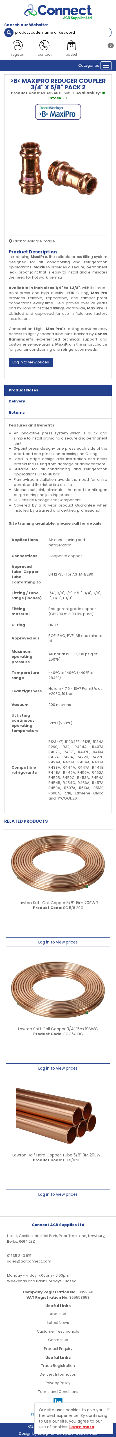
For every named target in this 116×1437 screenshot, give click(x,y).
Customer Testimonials (58, 1331)
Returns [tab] (17, 412)
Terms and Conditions (58, 1391)
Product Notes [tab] (23, 390)
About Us (58, 1314)
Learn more (81, 1427)
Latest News (58, 1322)
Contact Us (58, 1340)
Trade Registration (58, 1365)
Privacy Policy (58, 1383)
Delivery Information (58, 1374)
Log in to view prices (30, 362)
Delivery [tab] (17, 401)
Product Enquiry (58, 1348)
